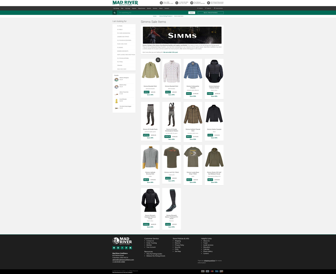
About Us (206, 241)
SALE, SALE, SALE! (121, 69)
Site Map (178, 251)
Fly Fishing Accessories (124, 40)
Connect (167, 8)
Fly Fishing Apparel (123, 58)
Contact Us (150, 241)
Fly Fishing (116, 8)
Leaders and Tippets (123, 36)
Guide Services (208, 245)
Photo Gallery (208, 251)
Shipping (178, 241)
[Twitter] (126, 247)
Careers (206, 253)
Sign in (200, 8)
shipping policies (209, 261)
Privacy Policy (179, 245)
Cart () (219, 8)
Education (206, 247)
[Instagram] (118, 247)
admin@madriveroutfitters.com (123, 260)
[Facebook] (122, 247)
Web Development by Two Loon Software (122, 272)
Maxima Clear (123, 84)
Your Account (151, 247)
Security (177, 247)
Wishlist (149, 245)
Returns (177, 243)
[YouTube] (113, 247)
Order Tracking (151, 243)
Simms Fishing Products (165, 16)
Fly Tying (127, 8)
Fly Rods (119, 26)
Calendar (206, 249)
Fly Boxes (120, 47)
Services (155, 8)
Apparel (134, 8)
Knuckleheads (123, 99)
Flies (122, 8)
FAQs (176, 249)
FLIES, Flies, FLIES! (122, 44)
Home (154, 16)
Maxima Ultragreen (124, 77)
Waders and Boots (122, 51)
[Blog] (130, 247)
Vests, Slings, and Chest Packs (126, 54)
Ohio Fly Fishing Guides (154, 254)
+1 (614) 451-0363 (183, 2)
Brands (149, 8)
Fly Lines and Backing (123, 33)
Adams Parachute (124, 92)
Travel (205, 243)
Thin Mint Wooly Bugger (125, 106)
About (160, 8)
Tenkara (119, 65)
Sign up (209, 8)
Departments (141, 8)
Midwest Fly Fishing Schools (155, 256)
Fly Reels (119, 29)
